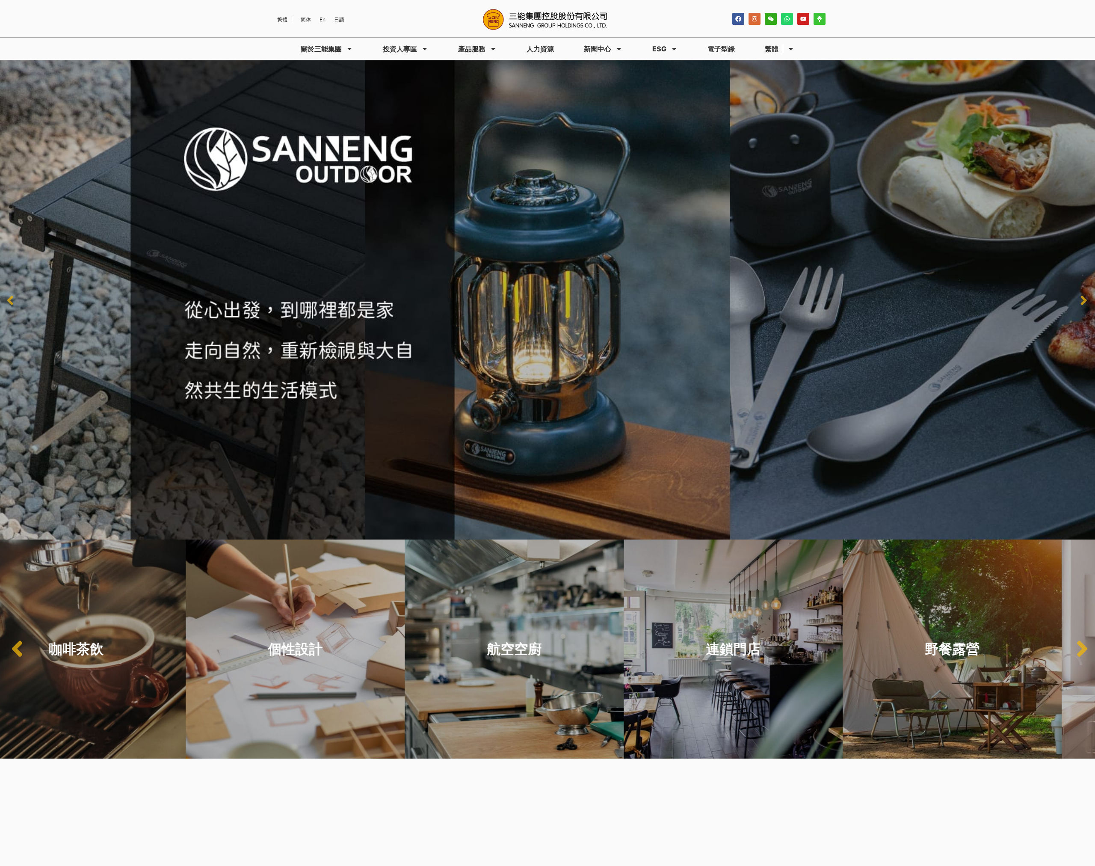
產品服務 (471, 48)
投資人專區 (400, 48)
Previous (10, 300)
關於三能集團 (321, 48)
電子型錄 (721, 48)
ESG (659, 48)
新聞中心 (597, 48)
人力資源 (540, 48)
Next (1084, 300)
